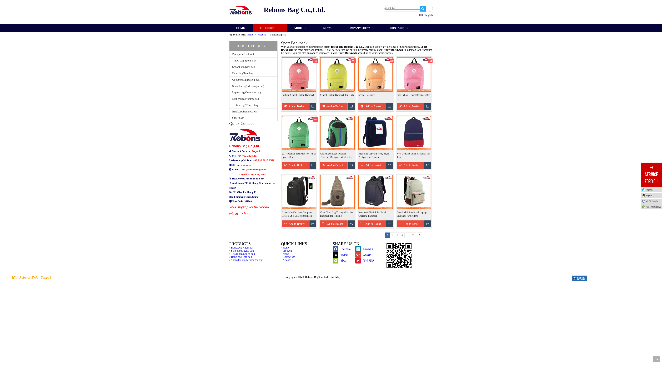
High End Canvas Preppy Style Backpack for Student (373, 155)
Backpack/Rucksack (243, 54)
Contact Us (289, 256)
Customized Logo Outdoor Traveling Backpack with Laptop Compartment (336, 155)
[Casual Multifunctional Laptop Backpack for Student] (414, 191)
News (286, 253)
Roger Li (649, 190)
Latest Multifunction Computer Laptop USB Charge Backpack (297, 214)
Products (287, 250)
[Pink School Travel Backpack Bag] (414, 74)
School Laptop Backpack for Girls (337, 95)
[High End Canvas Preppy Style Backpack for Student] (375, 132)
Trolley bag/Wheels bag (245, 105)
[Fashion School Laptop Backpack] (299, 74)
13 (413, 235)
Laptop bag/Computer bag (246, 92)
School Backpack (366, 95)
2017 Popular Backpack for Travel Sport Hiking (299, 155)
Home (286, 247)
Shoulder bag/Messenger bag (248, 86)
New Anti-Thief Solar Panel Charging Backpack (372, 214)
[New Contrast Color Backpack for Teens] (414, 132)
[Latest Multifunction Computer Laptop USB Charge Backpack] (299, 191)
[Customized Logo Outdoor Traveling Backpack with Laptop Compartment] (337, 132)
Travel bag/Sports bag (244, 60)
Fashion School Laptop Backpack (298, 95)
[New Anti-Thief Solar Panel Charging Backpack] (375, 191)
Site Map (335, 277)
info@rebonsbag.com (654, 201)
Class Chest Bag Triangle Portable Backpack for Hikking (336, 214)
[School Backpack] (375, 74)
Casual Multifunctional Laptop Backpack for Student (412, 214)
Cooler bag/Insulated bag (245, 79)
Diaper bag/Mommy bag (245, 98)
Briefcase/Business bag (244, 111)
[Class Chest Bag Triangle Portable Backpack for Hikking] (337, 191)
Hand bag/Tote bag (242, 73)
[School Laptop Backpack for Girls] (337, 74)
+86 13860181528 (653, 207)
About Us (288, 260)
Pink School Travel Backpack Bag (413, 95)
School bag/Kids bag (243, 66)
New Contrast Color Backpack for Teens (413, 155)
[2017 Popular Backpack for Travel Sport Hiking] (299, 132)
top (656, 359)
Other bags (238, 117)
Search (423, 9)
